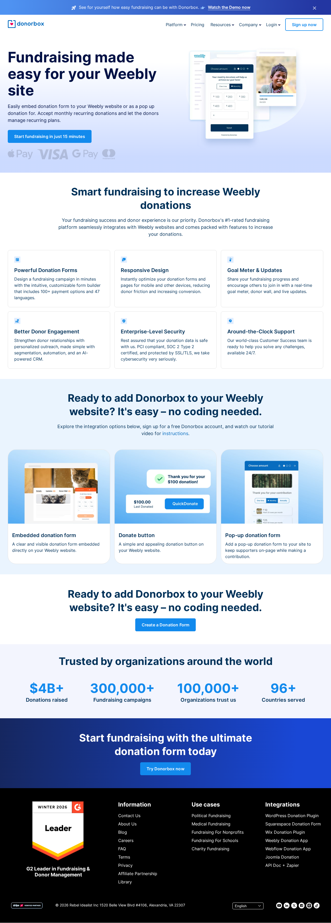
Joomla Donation (282, 857)
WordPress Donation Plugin (292, 815)
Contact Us (129, 815)
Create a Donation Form (166, 624)
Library (125, 881)
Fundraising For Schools (215, 840)
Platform (174, 24)
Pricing (197, 24)
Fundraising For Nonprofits (218, 832)
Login (271, 24)
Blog (122, 832)
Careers (125, 840)
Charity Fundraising (210, 848)
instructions (175, 433)
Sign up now (304, 24)
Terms (124, 857)
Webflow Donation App (288, 848)
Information (134, 804)
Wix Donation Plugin (285, 832)
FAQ (122, 848)
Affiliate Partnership (137, 873)
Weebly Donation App (286, 840)
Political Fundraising (211, 815)
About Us (127, 823)
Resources (220, 24)
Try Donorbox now (165, 768)
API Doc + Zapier (282, 865)
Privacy (125, 865)
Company (248, 24)
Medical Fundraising (211, 823)
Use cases (206, 804)
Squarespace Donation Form (293, 823)
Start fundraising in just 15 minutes (49, 136)
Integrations (282, 804)
